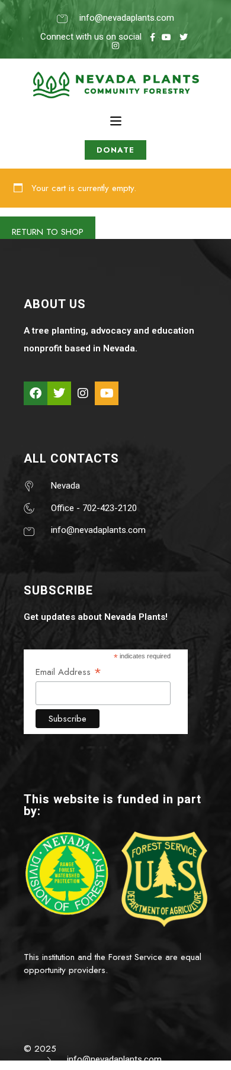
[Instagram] (83, 393)
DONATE (115, 150)
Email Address (69, 672)
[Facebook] (35, 393)
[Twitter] (59, 393)
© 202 (37, 1048)
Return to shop (48, 231)
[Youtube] (106, 393)
